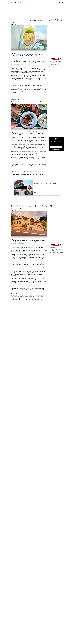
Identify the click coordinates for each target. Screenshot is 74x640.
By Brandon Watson (14, 24)
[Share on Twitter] (10, 28)
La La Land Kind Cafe (20, 54)
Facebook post (21, 295)
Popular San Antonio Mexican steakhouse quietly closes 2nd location (56, 64)
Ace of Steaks (19, 158)
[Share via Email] (10, 30)
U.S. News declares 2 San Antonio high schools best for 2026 (56, 248)
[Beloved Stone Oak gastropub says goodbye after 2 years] (29, 117)
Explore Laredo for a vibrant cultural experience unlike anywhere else (45, 183)
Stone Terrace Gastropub (25, 133)
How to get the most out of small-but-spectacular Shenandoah (44, 187)
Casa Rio (42, 239)
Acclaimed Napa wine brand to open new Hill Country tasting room (56, 62)
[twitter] (59, 2)
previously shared (18, 247)
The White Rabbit (18, 160)
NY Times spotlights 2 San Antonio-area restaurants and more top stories (56, 253)
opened (17, 83)
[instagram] (60, 2)
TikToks (22, 71)
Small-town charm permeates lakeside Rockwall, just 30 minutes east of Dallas (46, 192)
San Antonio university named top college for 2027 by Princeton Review (56, 66)
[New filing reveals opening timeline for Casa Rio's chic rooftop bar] (29, 224)
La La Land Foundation (24, 64)
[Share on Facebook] (10, 26)
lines (30, 85)
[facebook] (57, 2)
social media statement (37, 139)
